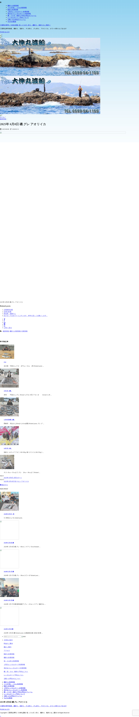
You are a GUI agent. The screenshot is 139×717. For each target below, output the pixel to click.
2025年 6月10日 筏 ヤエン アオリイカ (16, 481)
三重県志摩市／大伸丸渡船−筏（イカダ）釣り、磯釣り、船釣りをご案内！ (25, 25)
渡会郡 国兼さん (10, 313)
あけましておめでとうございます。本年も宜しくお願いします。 (26, 315)
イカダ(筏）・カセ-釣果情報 (17, 7)
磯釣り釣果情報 (9, 657)
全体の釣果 (7, 311)
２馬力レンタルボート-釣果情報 (18, 11)
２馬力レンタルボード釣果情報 (14, 664)
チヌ (5, 362)
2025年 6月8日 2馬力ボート (13, 477)
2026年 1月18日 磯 (9, 542)
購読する (4, 485)
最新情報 (6, 331)
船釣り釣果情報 (13, 9)
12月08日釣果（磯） (9, 419)
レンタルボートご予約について (18, 17)
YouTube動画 (12, 21)
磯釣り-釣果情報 (13, 5)
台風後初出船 (8, 309)
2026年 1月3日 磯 (8, 629)
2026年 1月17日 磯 (9, 571)
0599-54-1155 (5, 32)
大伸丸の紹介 (8, 640)
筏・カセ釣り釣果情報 (11, 661)
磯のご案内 (7, 647)
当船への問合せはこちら (12, 678)
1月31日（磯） (8, 391)
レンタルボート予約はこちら (13, 675)
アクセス (7, 650)
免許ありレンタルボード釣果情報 (15, 668)
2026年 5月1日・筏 (9, 514)
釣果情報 (24, 331)
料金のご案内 (8, 643)
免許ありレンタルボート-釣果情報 (19, 13)
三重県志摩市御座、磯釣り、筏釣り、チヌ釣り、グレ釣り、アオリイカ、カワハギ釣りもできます (33, 706)
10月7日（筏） (8, 448)
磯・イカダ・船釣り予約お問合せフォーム (22, 15)
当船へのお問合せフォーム (17, 19)
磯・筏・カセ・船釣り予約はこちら (16, 671)
